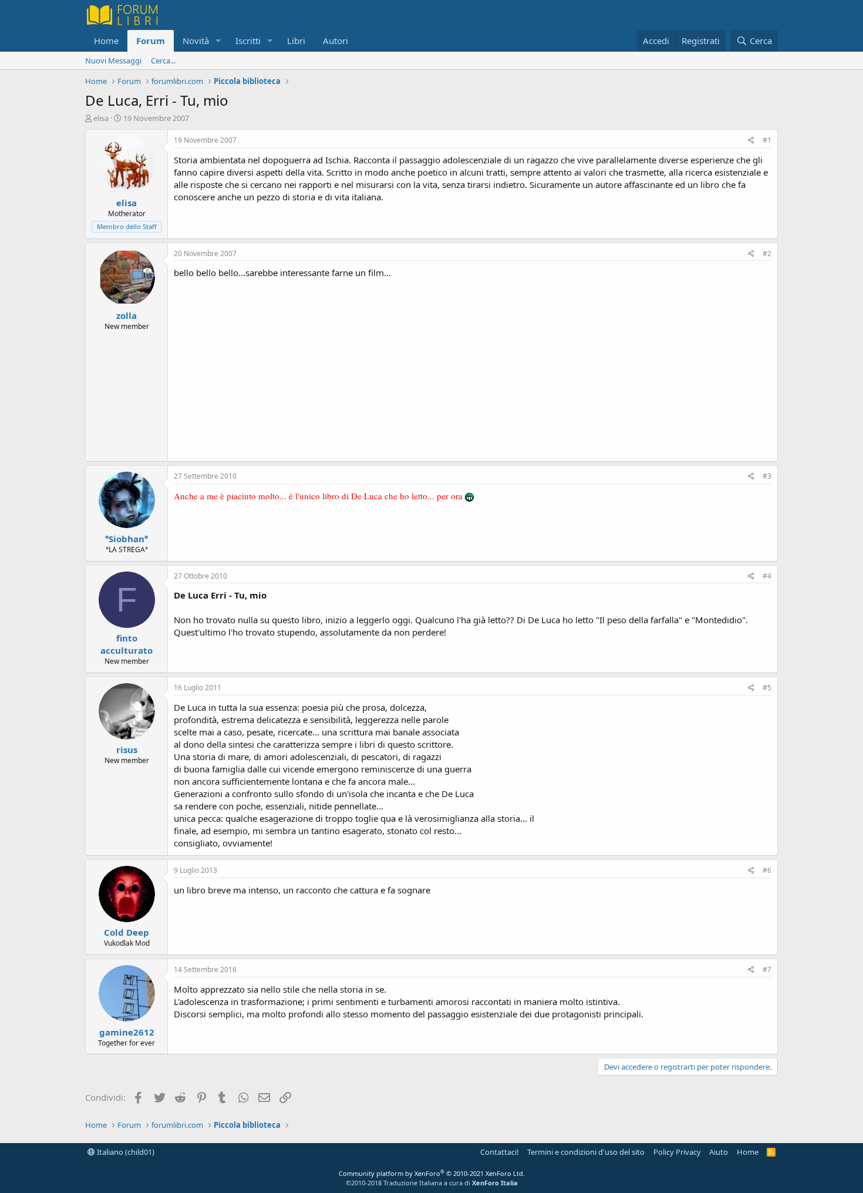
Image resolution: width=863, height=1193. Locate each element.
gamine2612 (126, 1032)
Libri (296, 40)
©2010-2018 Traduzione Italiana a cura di (432, 1182)
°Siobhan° (126, 539)
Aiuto (718, 1152)
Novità (196, 40)
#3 (767, 476)
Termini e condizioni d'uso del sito (586, 1152)
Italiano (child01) (124, 1152)
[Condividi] (751, 140)
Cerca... (163, 60)
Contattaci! (499, 1152)
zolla (126, 315)
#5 (767, 688)
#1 (767, 140)
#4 (767, 576)
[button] (218, 41)
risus (126, 749)
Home (106, 40)
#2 (767, 253)
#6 (767, 870)
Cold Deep (126, 932)
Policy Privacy (677, 1152)
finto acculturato (126, 644)
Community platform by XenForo (432, 1173)
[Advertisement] (472, 367)
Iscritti (248, 40)
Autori (335, 40)
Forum (150, 40)
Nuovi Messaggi (113, 60)
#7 (767, 969)
